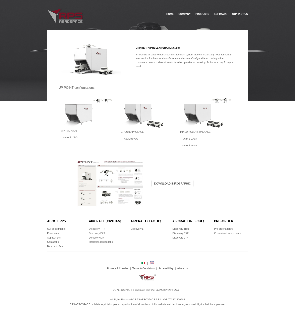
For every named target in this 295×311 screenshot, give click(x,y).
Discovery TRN (97, 228)
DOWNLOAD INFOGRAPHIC (172, 183)
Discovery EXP (97, 233)
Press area (53, 233)
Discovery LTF (96, 237)
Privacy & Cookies (117, 268)
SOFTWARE (220, 14)
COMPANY (184, 14)
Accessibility (166, 268)
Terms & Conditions (143, 268)
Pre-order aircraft (223, 228)
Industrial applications (101, 242)
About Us (182, 268)
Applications (54, 237)
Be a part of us (55, 246)
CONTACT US (240, 14)
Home (170, 14)
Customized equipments (227, 233)
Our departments (56, 228)
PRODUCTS (202, 14)
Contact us (53, 242)
